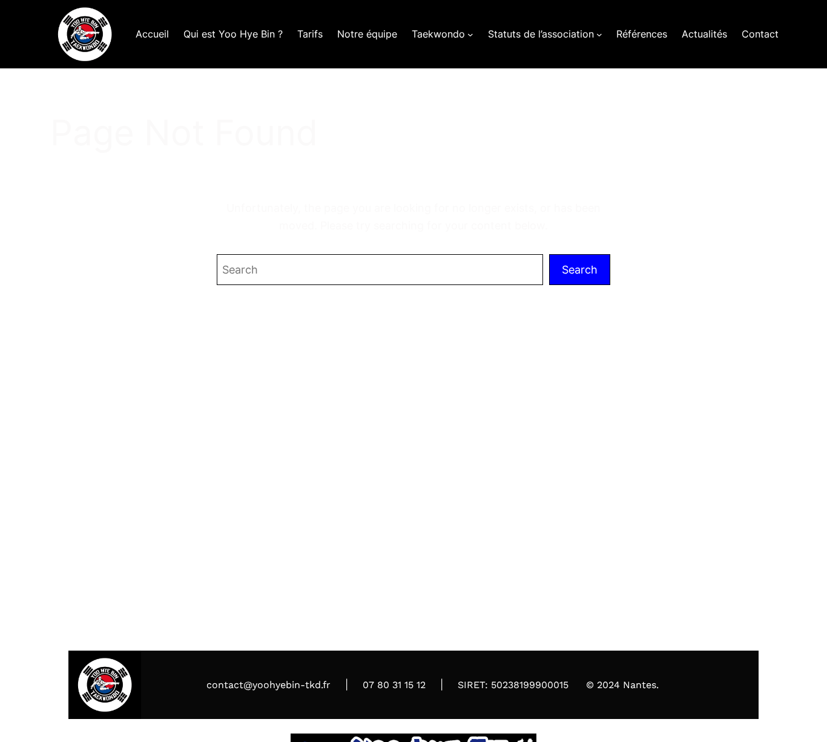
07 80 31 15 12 (394, 685)
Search (580, 269)
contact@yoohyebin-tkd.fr (268, 685)
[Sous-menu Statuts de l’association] (599, 34)
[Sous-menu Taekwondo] (470, 34)
